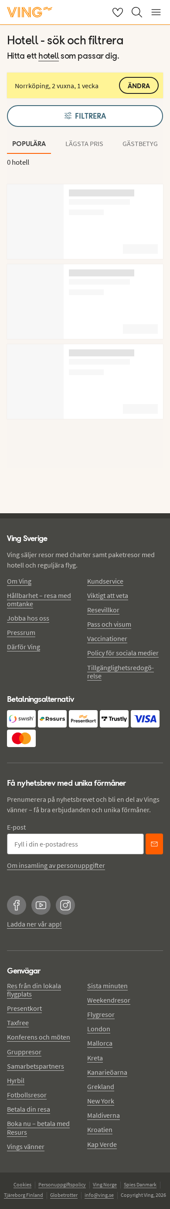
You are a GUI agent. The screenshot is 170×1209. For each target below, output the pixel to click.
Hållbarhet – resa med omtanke (39, 599)
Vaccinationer (107, 638)
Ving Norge (105, 1184)
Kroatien (99, 1129)
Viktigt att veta (107, 595)
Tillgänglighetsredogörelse (120, 671)
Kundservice (105, 581)
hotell (48, 56)
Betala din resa (28, 1109)
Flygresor (101, 1014)
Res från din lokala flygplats (34, 989)
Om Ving (19, 581)
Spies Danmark (140, 1184)
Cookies (22, 1184)
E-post (16, 827)
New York (100, 1100)
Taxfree (18, 1022)
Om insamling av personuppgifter (56, 865)
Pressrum (21, 632)
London (98, 1028)
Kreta (95, 1057)
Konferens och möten (38, 1037)
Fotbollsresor (27, 1094)
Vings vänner (25, 1146)
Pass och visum (109, 624)
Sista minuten (107, 985)
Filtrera (90, 116)
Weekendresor (108, 1000)
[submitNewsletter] (154, 844)
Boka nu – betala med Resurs (38, 1127)
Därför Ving (23, 646)
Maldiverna (103, 1115)
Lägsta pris (84, 143)
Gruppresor (24, 1051)
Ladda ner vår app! (34, 924)
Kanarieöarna (107, 1072)
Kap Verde (102, 1144)
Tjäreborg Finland (23, 1195)
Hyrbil (15, 1080)
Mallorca (99, 1043)
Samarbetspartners (35, 1066)
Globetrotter (64, 1195)
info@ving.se (99, 1195)
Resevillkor (103, 609)
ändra (139, 86)
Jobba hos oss (28, 618)
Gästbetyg (140, 143)
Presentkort (24, 1008)
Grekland (100, 1086)
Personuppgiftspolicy (62, 1184)
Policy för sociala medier (123, 652)
